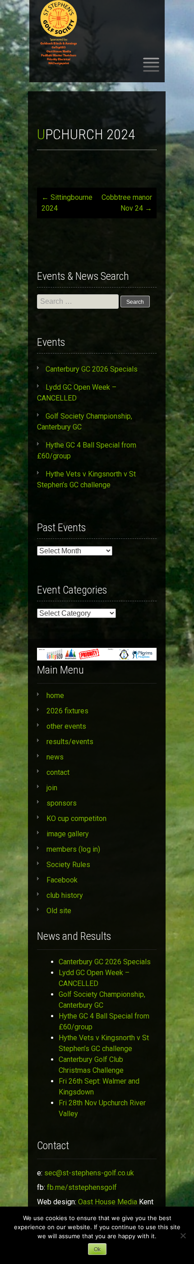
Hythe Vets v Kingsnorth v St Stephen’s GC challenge (104, 1043)
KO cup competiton (76, 818)
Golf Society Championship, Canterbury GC (102, 999)
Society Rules (68, 864)
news (55, 757)
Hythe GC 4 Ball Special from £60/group (104, 1021)
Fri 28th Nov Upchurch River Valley (102, 1108)
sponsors (61, 803)
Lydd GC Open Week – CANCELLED (94, 978)
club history (64, 895)
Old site (58, 910)
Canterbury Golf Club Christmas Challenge (91, 1065)
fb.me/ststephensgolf (82, 1187)
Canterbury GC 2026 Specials (92, 369)
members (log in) (73, 849)
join (51, 787)
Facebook (62, 880)
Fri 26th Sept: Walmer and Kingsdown (99, 1086)
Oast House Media (107, 1202)
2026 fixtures (67, 711)
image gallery (67, 834)
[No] (182, 1235)
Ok (97, 1249)
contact (57, 772)
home (55, 695)
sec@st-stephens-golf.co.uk (89, 1173)
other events (66, 726)
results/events (69, 741)
